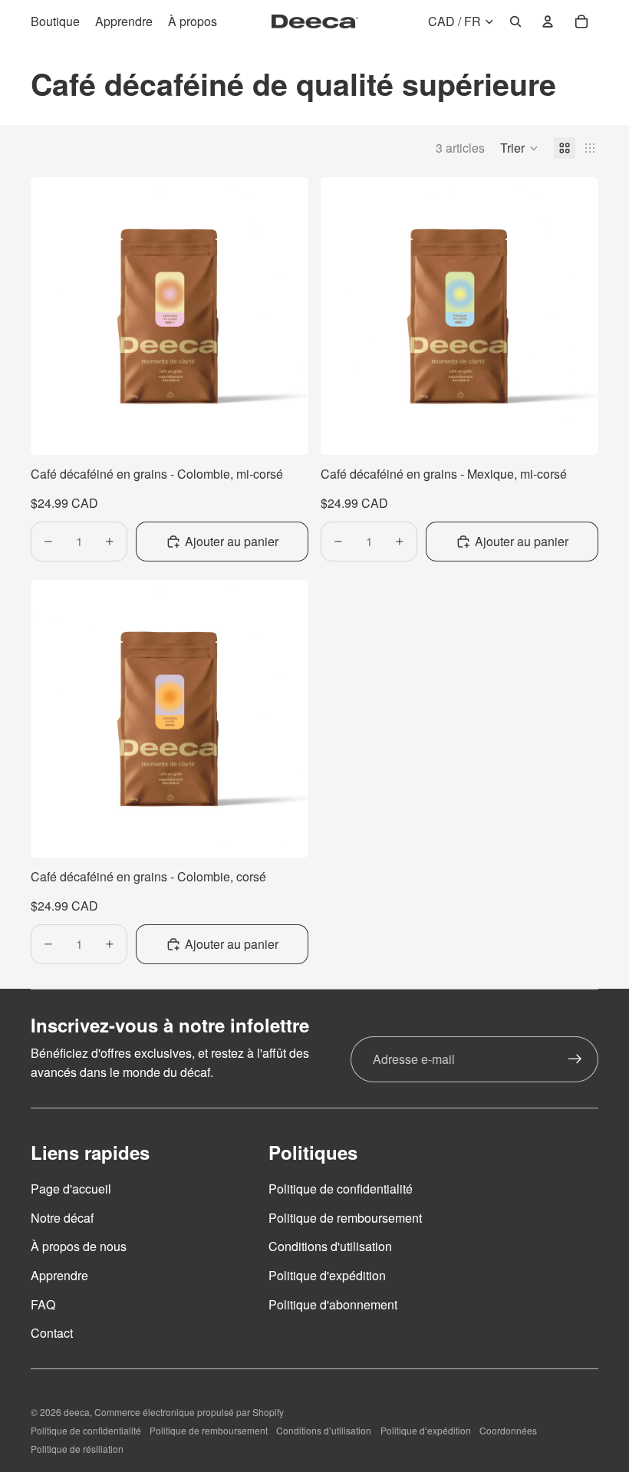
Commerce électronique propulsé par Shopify (189, 1411)
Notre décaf (62, 1218)
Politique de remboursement (345, 1218)
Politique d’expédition (425, 1430)
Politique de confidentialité (340, 1188)
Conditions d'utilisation (330, 1246)
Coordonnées (508, 1430)
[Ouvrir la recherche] (515, 21)
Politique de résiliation (77, 1448)
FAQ (43, 1304)
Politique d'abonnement (332, 1304)
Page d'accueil (71, 1188)
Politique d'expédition (327, 1275)
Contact (52, 1333)
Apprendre (59, 1275)
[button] (519, 148)
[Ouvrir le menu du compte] (548, 21)
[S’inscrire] (575, 1059)
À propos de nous (79, 1246)
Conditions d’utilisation (323, 1430)
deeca (77, 1411)
